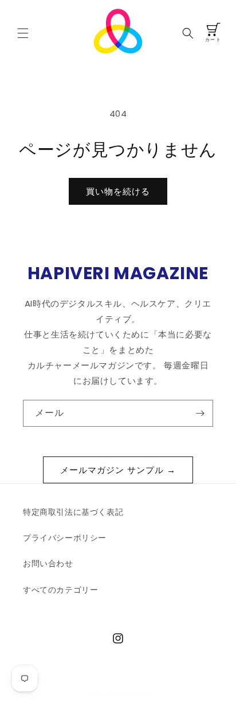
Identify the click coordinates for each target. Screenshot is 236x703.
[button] (23, 33)
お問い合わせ (48, 563)
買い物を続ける (118, 191)
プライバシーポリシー (65, 537)
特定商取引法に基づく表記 (73, 512)
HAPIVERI (133, 693)
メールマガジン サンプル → (118, 470)
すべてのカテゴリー (60, 589)
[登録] (200, 413)
